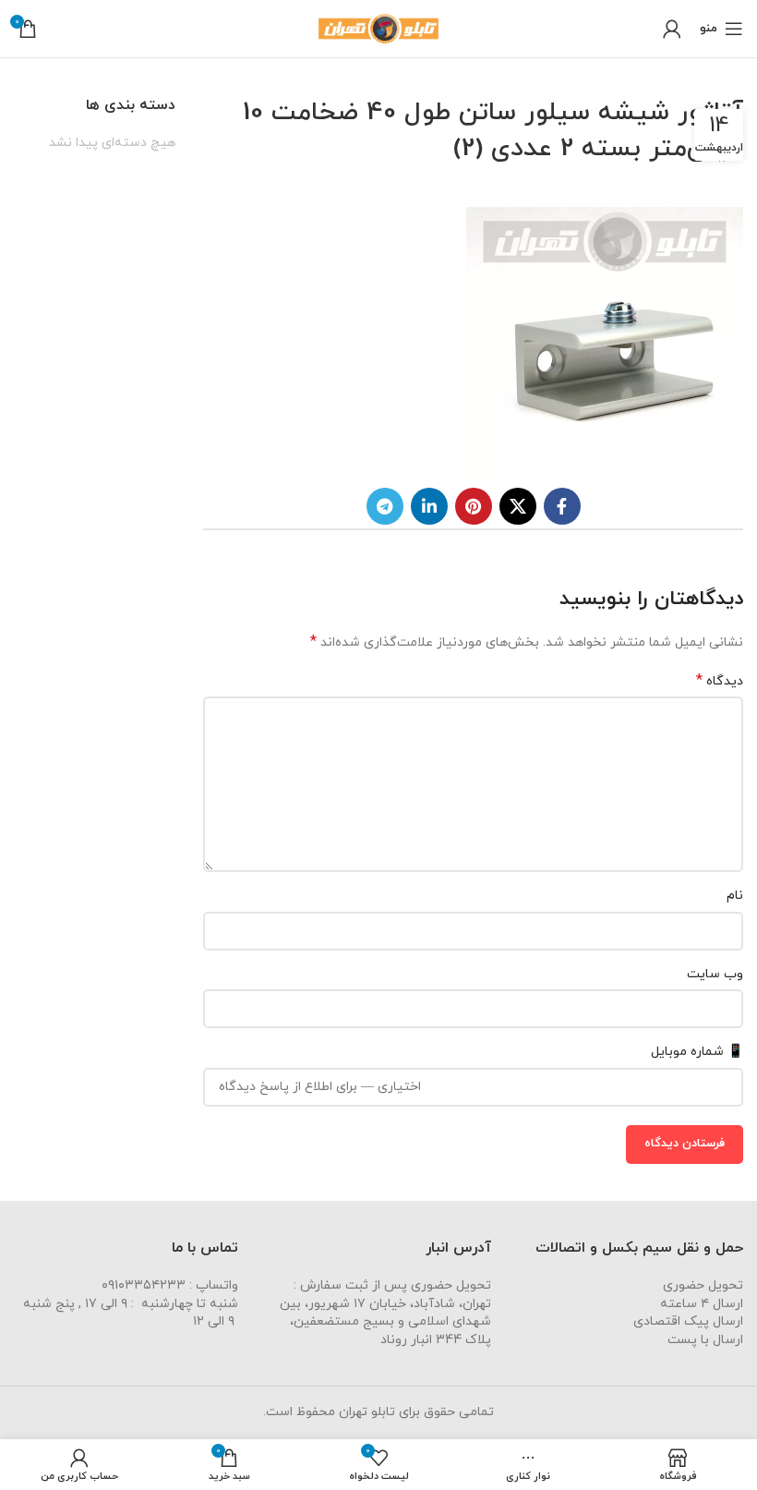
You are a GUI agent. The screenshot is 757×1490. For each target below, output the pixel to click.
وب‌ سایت (715, 974)
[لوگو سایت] (378, 27)
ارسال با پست (705, 1340)
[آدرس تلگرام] (384, 506)
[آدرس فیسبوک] (562, 506)
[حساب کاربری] (672, 28)
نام (735, 895)
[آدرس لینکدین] (429, 506)
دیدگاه (719, 681)
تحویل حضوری (703, 1285)
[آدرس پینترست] (473, 506)
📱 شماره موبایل (697, 1051)
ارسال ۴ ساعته (701, 1304)
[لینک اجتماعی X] (517, 506)
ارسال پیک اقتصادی (688, 1321)
